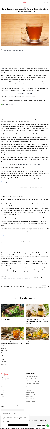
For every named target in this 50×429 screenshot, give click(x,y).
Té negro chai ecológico (32, 376)
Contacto (28, 390)
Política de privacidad (13, 413)
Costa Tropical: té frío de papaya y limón (36, 343)
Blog (25, 7)
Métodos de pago (30, 392)
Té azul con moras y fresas (32, 383)
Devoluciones (29, 396)
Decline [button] (4, 424)
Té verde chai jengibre (31, 378)
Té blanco (3, 278)
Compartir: (36, 277)
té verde (4, 68)
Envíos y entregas (30, 394)
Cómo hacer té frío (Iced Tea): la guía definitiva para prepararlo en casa (11, 344)
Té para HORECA (30, 399)
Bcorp (2, 396)
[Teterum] (25, 2)
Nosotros (3, 390)
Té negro (14, 278)
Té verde (19, 278)
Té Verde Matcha (25, 278)
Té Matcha (8, 278)
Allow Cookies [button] (18, 424)
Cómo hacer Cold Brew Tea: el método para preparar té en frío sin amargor (37, 321)
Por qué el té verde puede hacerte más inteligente (28, 164)
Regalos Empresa (30, 401)
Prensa (3, 392)
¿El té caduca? (5, 319)
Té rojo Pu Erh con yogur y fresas (34, 381)
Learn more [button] (6, 421)
